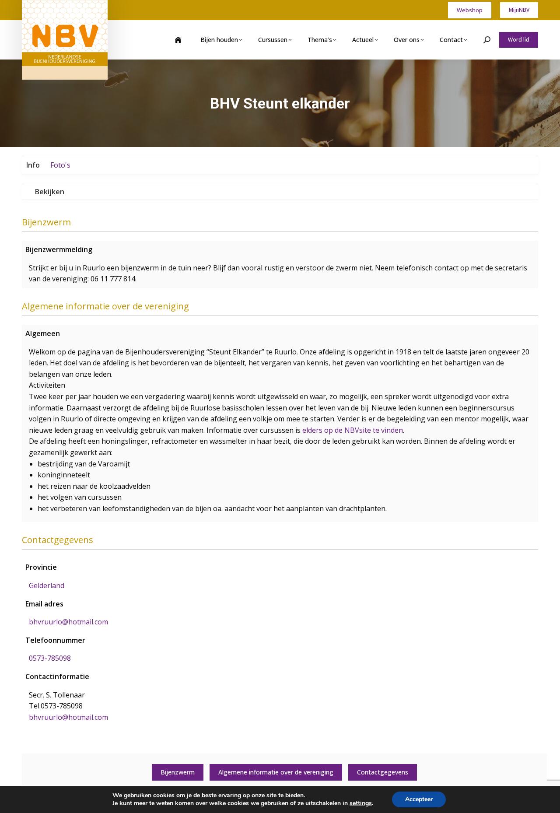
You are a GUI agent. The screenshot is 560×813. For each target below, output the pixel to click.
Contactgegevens (382, 772)
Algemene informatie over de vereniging (275, 772)
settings (361, 803)
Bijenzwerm (178, 772)
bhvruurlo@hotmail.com (68, 622)
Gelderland (46, 585)
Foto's (60, 165)
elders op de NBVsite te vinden (352, 430)
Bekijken (49, 191)
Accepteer (419, 799)
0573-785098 (50, 658)
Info (33, 165)
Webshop (470, 10)
